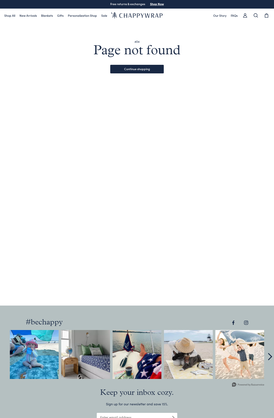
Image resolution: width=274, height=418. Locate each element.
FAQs (234, 15)
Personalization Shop (82, 15)
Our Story (219, 15)
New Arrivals (28, 15)
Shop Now (157, 4)
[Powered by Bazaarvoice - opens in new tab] (248, 385)
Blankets (47, 15)
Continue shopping (137, 69)
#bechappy (44, 322)
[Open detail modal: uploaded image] (34, 354)
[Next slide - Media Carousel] (269, 356)
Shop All (9, 15)
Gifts (60, 15)
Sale (104, 15)
